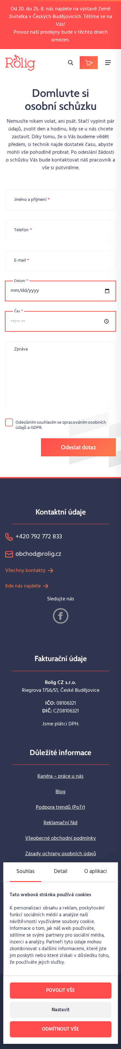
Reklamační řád (60, 823)
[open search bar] (70, 62)
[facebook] (60, 616)
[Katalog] (89, 62)
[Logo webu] (20, 62)
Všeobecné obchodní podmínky (60, 838)
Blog (60, 792)
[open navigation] (108, 62)
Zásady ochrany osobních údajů (60, 854)
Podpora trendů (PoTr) (60, 807)
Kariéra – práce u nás (60, 776)
